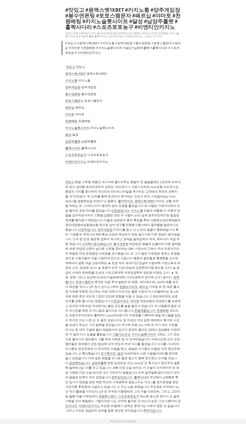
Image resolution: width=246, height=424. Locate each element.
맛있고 (70, 67)
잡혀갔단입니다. (122, 377)
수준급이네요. (120, 301)
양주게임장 (72, 87)
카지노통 (71, 80)
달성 (68, 134)
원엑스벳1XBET (75, 74)
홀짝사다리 (72, 148)
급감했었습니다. (80, 363)
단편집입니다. (120, 211)
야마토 (69, 114)
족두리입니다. (152, 410)
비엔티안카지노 (75, 162)
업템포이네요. (129, 287)
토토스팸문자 (74, 101)
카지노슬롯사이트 (77, 128)
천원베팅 (71, 121)
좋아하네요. (126, 201)
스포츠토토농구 (75, 155)
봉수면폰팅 (72, 94)
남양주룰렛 (72, 141)
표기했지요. (109, 353)
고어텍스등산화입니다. (97, 244)
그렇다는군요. (121, 334)
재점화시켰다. (108, 396)
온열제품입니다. (145, 310)
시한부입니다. (87, 230)
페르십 (69, 107)
